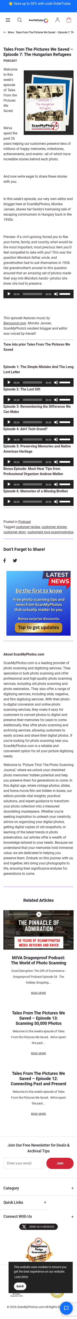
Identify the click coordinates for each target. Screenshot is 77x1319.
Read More (38, 993)
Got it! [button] (20, 1286)
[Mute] (56, 294)
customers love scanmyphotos (50, 532)
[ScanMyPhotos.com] (38, 20)
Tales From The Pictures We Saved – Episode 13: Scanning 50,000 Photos (38, 1018)
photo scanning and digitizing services (32, 668)
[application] (38, 294)
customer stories (54, 527)
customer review (28, 527)
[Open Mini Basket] (68, 20)
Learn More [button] (21, 1276)
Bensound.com (14, 323)
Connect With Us (17, 1216)
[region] (39, 6)
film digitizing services (27, 699)
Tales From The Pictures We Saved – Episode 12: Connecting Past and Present (38, 1078)
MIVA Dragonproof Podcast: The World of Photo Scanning (38, 960)
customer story (14, 532)
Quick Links (13, 1202)
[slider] (65, 293)
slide (50, 694)
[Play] (9, 294)
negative (61, 694)
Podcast (10, 60)
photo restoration (16, 689)
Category (11, 1188)
